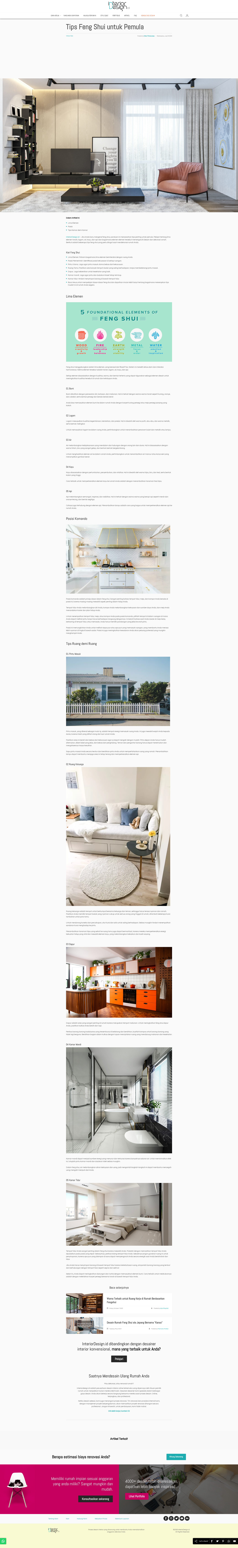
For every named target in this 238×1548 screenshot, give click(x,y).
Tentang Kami (53, 1519)
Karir (67, 1519)
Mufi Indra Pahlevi (163, 1329)
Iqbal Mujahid (164, 1308)
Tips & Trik (69, 36)
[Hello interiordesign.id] (3, 1541)
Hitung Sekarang (176, 1456)
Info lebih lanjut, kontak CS (119, 1411)
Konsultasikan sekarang (95, 1499)
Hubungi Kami (82, 1519)
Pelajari (119, 1359)
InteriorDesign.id (72, 237)
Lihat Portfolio (137, 1496)
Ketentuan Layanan (122, 1519)
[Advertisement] (119, 59)
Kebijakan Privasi (101, 1519)
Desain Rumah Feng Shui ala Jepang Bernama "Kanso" (135, 1322)
